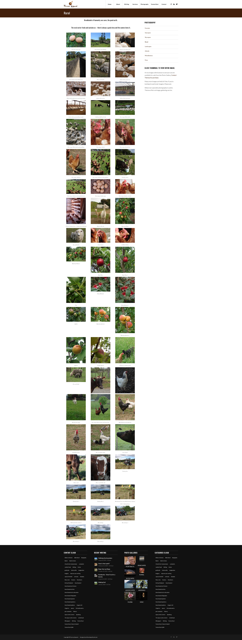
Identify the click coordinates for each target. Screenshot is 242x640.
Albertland (77, 557)
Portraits (147, 28)
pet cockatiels (68, 611)
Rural (67, 13)
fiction (79, 567)
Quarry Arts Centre (69, 614)
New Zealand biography (70, 595)
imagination (81, 570)
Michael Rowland (69, 583)
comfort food (68, 567)
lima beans (79, 579)
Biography (83, 557)
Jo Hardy (76, 576)
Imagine (67, 573)
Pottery (75, 611)
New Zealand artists (69, 589)
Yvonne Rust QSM (69, 627)
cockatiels (81, 564)
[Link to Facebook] (171, 4)
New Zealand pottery (70, 605)
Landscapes (148, 46)
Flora (146, 60)
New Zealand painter (70, 598)
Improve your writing (75, 573)
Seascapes (148, 33)
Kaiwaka (82, 576)
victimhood (81, 617)
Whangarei (67, 621)
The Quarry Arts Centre (70, 617)
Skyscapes (148, 37)
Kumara (73, 579)
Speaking (78, 614)
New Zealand (78, 583)
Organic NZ (79, 605)
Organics (67, 608)
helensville (74, 570)
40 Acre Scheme (69, 557)
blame (66, 560)
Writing (74, 621)
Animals (147, 51)
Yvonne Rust (80, 621)
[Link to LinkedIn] (174, 4)
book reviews (72, 560)
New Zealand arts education (71, 592)
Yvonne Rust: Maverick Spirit (72, 624)
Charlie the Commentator (71, 564)
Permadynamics (80, 608)
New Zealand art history (70, 586)
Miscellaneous (149, 55)
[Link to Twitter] (176, 4)
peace (72, 608)
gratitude (67, 570)
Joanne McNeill (68, 576)
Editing (74, 567)
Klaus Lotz (67, 579)
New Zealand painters (70, 602)
